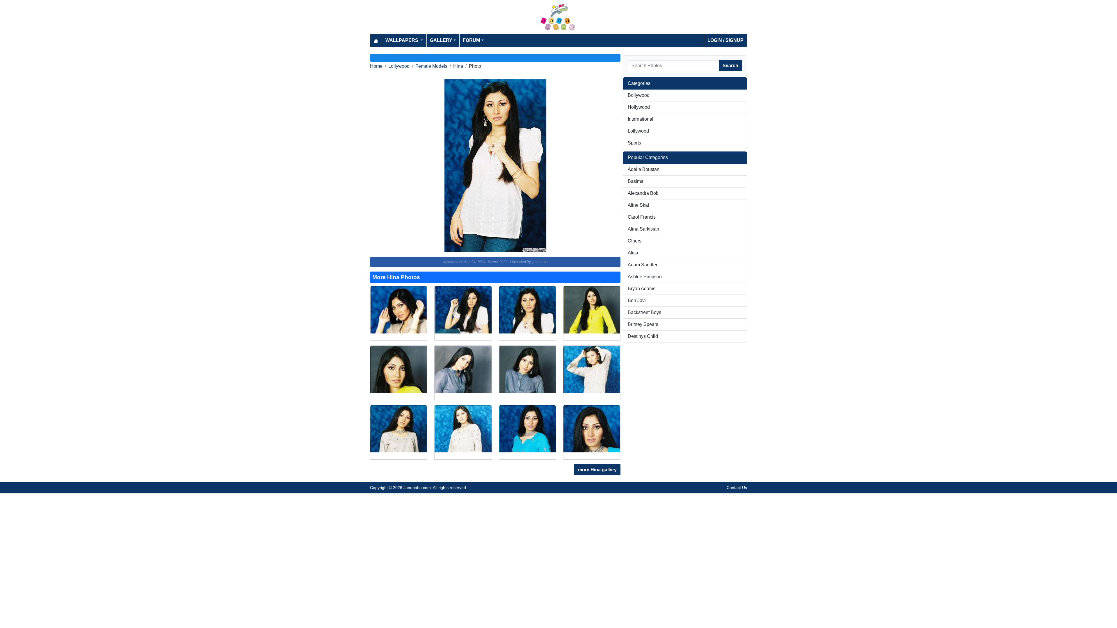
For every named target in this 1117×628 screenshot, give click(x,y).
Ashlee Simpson (645, 276)
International (640, 119)
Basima (635, 181)
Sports (634, 142)
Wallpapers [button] (402, 40)
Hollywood (639, 107)
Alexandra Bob (643, 193)
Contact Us (737, 487)
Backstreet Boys (644, 312)
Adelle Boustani (644, 169)
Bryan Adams (641, 288)
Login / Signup (725, 40)
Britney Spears (643, 324)
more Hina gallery (597, 469)
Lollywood (399, 66)
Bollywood (639, 95)
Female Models (431, 66)
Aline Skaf (638, 205)
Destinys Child (643, 336)
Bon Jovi (637, 300)
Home (376, 66)
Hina (458, 66)
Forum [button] (471, 40)
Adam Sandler (642, 264)
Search (730, 65)
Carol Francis (642, 217)
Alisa (633, 252)
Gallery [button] (441, 40)
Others (634, 240)
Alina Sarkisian (643, 228)
